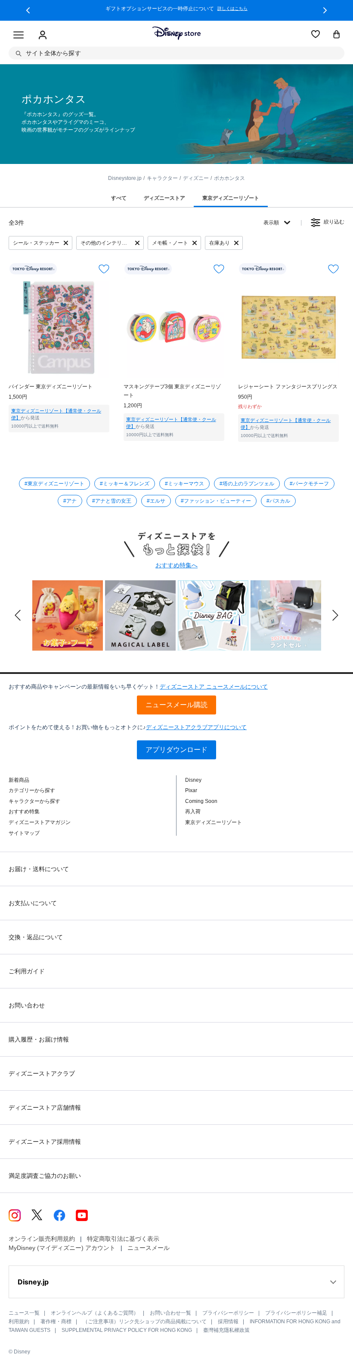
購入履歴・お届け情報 (39, 1039)
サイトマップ (24, 833)
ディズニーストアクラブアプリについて (196, 727)
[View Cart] (336, 35)
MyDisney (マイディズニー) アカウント (62, 1247)
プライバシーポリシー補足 (296, 1313)
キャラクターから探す (34, 801)
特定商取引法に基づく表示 (123, 1238)
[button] (28, 10)
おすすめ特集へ (176, 565)
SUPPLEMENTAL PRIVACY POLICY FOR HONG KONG (127, 1330)
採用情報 (228, 1322)
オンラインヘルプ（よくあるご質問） (95, 1313)
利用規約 (19, 1322)
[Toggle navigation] (18, 35)
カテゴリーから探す (32, 790)
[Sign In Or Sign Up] (42, 35)
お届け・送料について (39, 868)
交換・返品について (36, 937)
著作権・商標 (55, 1322)
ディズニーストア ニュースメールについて (214, 686)
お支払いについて (33, 903)
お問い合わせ (27, 1005)
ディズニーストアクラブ (42, 1073)
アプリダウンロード (176, 749)
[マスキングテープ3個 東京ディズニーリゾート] (174, 327)
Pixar (191, 790)
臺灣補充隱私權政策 (226, 1330)
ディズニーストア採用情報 (45, 1141)
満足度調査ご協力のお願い (45, 1175)
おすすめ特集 (24, 812)
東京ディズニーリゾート (213, 822)
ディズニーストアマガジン (40, 822)
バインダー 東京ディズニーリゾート (51, 387)
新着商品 (19, 780)
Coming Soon (201, 801)
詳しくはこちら (232, 8)
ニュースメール (148, 1247)
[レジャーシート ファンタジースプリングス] (288, 327)
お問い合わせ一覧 (170, 1313)
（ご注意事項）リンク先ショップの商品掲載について (145, 1322)
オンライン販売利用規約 (42, 1238)
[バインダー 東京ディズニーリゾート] (59, 327)
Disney (193, 780)
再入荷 (193, 812)
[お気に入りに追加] (104, 269)
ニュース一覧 (24, 1313)
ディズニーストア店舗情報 (45, 1107)
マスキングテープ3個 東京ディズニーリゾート (172, 391)
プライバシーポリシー (228, 1313)
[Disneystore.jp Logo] (176, 33)
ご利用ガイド (27, 971)
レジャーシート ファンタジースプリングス (288, 387)
